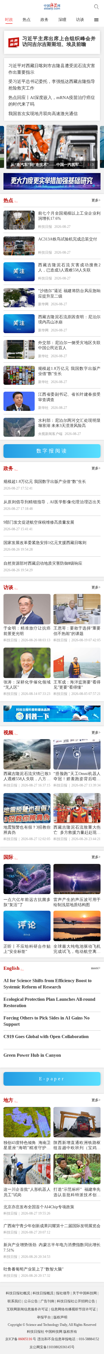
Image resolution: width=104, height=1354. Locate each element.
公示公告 (31, 1301)
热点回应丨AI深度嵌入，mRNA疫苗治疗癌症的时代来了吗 (51, 100)
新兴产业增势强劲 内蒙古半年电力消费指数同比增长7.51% (52, 1247)
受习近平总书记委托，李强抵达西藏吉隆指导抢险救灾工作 (51, 84)
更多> (96, 200)
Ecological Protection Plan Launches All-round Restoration (49, 1002)
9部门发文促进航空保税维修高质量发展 (38, 522)
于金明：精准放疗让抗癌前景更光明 (27, 631)
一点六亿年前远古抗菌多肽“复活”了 (27, 902)
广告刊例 (47, 1301)
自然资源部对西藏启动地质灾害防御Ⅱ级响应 (42, 563)
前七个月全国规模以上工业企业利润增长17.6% (69, 216)
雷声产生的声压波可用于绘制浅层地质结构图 (77, 902)
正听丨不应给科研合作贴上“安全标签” (27, 949)
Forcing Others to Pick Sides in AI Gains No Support (46, 1021)
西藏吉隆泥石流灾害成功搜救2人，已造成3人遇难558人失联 (69, 267)
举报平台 (44, 1317)
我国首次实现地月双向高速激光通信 (43, 113)
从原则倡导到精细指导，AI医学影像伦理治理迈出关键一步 (52, 505)
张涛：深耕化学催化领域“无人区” (27, 684)
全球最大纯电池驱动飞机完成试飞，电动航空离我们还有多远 (77, 949)
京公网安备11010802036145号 (52, 1347)
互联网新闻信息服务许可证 (27, 1309)
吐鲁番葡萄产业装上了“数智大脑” (33, 1269)
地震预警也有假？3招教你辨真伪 (27, 830)
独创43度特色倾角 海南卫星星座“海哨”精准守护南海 (27, 1145)
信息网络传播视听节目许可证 (73, 1309)
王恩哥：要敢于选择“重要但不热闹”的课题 (77, 631)
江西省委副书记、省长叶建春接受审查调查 (69, 397)
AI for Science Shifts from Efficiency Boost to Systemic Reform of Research (47, 983)
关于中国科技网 (85, 1293)
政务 (44, 19)
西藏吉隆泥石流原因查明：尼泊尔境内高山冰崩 (69, 319)
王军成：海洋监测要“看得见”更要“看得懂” (77, 684)
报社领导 (63, 1293)
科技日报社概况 (18, 1293)
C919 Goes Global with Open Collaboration (46, 1036)
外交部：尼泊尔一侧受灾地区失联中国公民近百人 (69, 345)
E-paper (52, 1078)
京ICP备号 (20, 1339)
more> (96, 968)
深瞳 (62, 19)
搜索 (96, 6)
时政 (9, 19)
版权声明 (60, 1317)
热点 (27, 19)
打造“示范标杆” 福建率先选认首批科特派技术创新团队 (77, 1192)
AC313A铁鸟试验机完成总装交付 (67, 239)
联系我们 (14, 1301)
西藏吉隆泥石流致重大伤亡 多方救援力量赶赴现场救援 (77, 830)
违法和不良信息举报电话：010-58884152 (68, 1339)
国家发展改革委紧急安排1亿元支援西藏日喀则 (44, 542)
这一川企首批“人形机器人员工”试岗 (27, 1192)
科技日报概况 (43, 1293)
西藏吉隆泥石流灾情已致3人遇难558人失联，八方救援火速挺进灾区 (27, 776)
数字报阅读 (52, 451)
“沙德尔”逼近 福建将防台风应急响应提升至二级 (69, 293)
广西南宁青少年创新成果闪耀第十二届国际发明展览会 (52, 1225)
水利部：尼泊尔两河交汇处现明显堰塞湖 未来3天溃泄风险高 (69, 423)
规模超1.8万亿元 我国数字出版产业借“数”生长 (69, 371)
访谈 (80, 19)
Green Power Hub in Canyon (32, 1055)
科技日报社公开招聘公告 (76, 1301)
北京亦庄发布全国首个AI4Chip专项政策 (38, 1207)
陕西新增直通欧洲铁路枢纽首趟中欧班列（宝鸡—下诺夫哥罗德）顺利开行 (77, 1145)
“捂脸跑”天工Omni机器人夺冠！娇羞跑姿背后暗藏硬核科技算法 (77, 776)
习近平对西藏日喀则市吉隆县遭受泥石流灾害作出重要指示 (51, 69)
